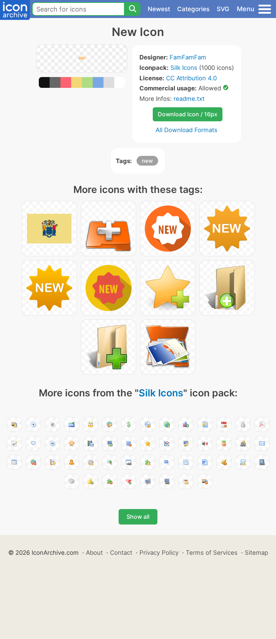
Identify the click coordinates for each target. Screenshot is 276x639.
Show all (138, 516)
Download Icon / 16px (187, 114)
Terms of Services (212, 552)
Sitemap (256, 552)
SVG (223, 9)
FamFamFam (188, 57)
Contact (121, 552)
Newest (159, 9)
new (147, 160)
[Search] (132, 9)
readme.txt (189, 98)
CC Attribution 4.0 (191, 78)
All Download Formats (186, 130)
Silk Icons (183, 67)
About (94, 552)
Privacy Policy (159, 552)
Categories (193, 9)
